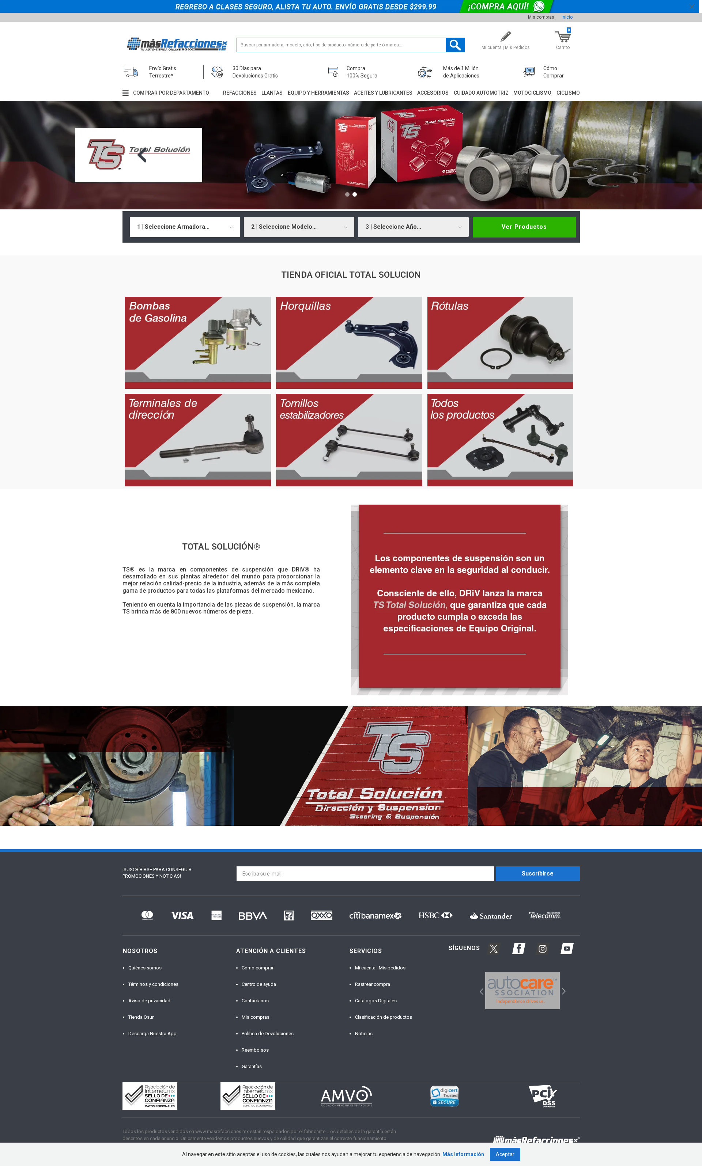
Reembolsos (255, 1050)
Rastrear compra (372, 984)
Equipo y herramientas (318, 93)
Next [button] (560, 155)
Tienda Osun (141, 1017)
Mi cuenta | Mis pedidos (380, 968)
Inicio (567, 17)
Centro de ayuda (259, 984)
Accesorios (433, 93)
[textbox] (351, 45)
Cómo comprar (257, 968)
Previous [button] (141, 155)
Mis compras (541, 17)
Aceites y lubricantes (383, 93)
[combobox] (185, 227)
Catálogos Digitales (376, 1000)
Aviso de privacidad (149, 1000)
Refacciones (240, 93)
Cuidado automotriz (481, 93)
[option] (351, 155)
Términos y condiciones (153, 984)
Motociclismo (532, 93)
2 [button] (354, 194)
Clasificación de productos (383, 1017)
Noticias (364, 1033)
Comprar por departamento (171, 93)
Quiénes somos (145, 968)
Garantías (252, 1066)
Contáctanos (255, 1000)
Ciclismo (568, 93)
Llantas (272, 93)
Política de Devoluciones (268, 1033)
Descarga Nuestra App (152, 1033)
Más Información (463, 1154)
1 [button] (347, 194)
